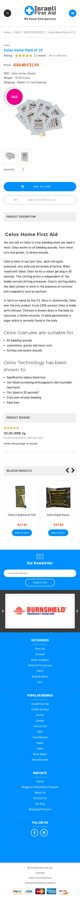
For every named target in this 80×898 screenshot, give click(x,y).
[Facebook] (34, 832)
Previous (67, 470)
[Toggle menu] (7, 13)
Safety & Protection (40, 666)
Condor (40, 721)
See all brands (40, 760)
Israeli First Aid (40, 704)
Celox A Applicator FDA (22, 515)
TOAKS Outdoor (40, 710)
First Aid (40, 649)
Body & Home (40, 677)
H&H (40, 732)
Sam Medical (40, 737)
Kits (40, 682)
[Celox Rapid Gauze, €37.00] (58, 497)
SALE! (40, 671)
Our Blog (40, 804)
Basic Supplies (40, 660)
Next (72, 470)
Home (40, 781)
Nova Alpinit (40, 754)
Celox (40, 749)
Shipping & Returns (40, 809)
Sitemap (40, 873)
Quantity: (9, 169)
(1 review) (41, 56)
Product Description (21, 217)
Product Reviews (18, 418)
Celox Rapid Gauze (58, 515)
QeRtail (51, 883)
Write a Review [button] (58, 56)
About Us (40, 793)
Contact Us (40, 798)
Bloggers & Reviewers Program (40, 787)
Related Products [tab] (19, 471)
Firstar (40, 715)
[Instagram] (44, 832)
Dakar (40, 743)
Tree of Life (40, 726)
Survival (40, 654)
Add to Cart (22, 533)
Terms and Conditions (40, 878)
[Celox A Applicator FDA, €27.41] (22, 497)
